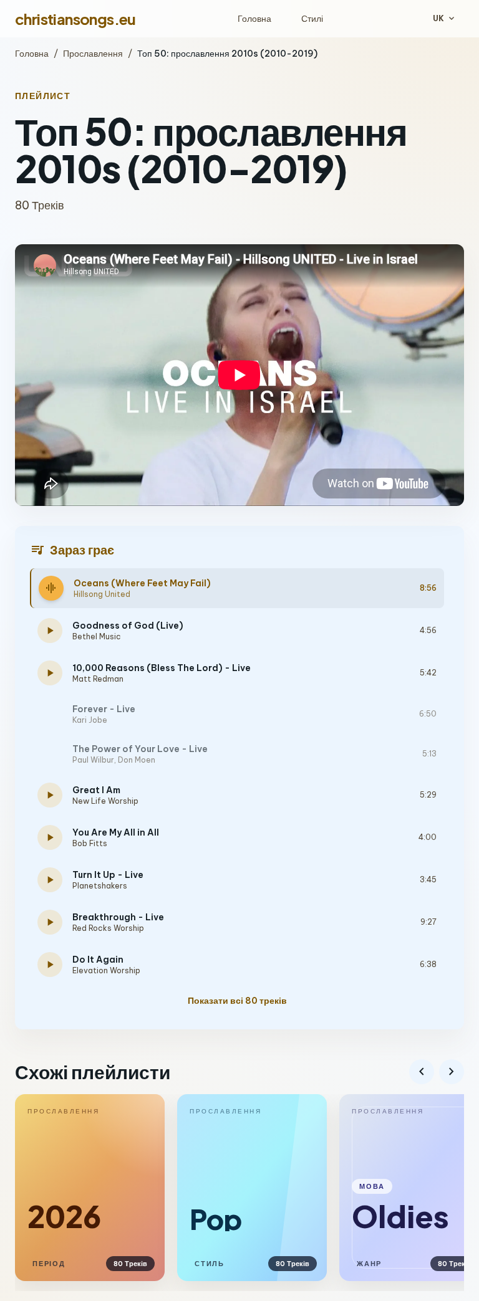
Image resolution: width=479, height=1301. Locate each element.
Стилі (312, 18)
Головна (254, 18)
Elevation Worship (106, 970)
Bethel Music (96, 636)
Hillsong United (102, 594)
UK (445, 18)
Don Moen (136, 760)
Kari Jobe (89, 720)
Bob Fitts (89, 843)
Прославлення (93, 53)
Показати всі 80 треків (237, 1000)
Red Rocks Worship (108, 928)
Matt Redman (97, 679)
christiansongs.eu (75, 18)
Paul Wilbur (93, 760)
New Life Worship (105, 801)
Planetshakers (99, 885)
